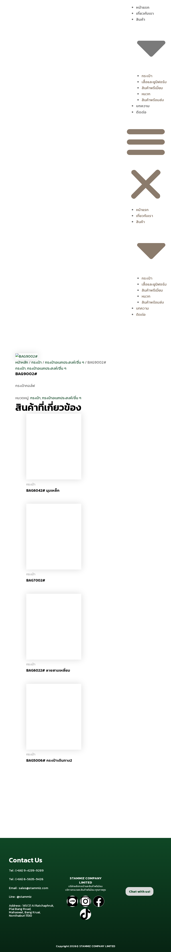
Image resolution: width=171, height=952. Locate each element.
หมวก (146, 94)
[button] (146, 164)
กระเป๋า (147, 75)
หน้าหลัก (21, 362)
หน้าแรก (142, 7)
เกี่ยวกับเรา (145, 13)
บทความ (143, 106)
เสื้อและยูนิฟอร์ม (154, 82)
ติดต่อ (141, 112)
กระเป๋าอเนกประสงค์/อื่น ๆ (64, 362)
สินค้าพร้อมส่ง (153, 100)
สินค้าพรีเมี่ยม (152, 88)
